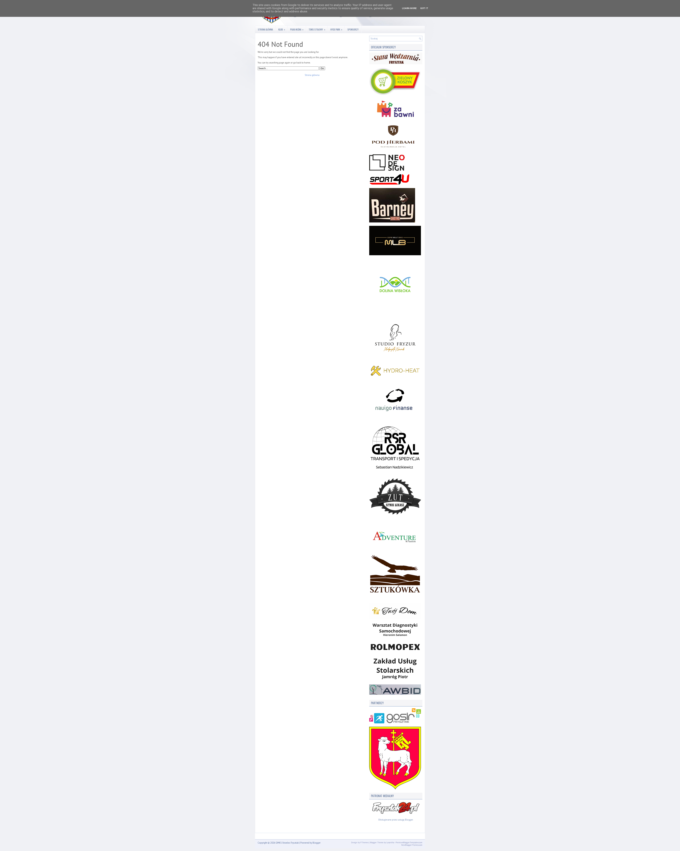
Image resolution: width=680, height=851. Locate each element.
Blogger (409, 819)
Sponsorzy (353, 29)
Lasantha (390, 842)
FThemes (364, 842)
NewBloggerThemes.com (411, 845)
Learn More (409, 8)
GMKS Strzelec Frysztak (287, 842)
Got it (424, 8)
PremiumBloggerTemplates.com (409, 842)
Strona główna (265, 29)
